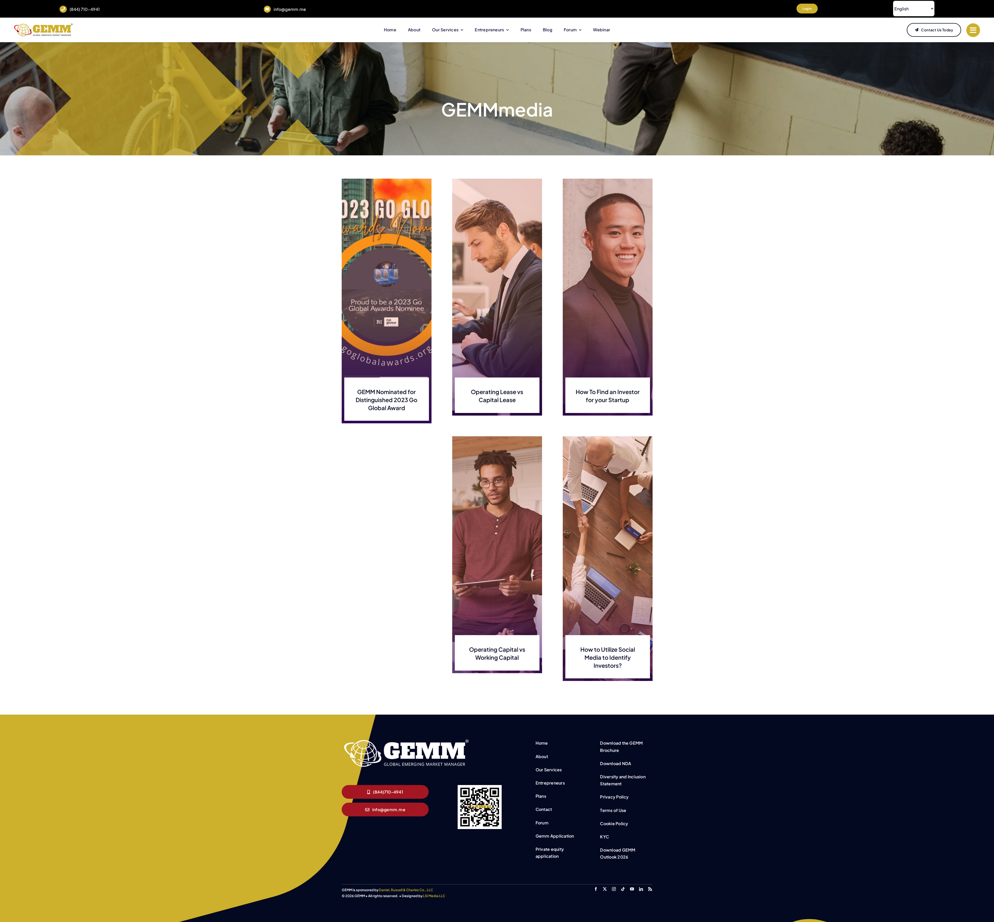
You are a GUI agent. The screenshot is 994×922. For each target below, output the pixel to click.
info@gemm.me (290, 9)
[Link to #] (973, 30)
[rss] (650, 889)
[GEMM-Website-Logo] (43, 25)
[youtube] (632, 889)
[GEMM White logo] (406, 740)
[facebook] (596, 889)
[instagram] (614, 889)
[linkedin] (641, 889)
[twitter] (605, 889)
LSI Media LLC (434, 896)
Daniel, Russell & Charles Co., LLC (406, 890)
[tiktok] (623, 889)
